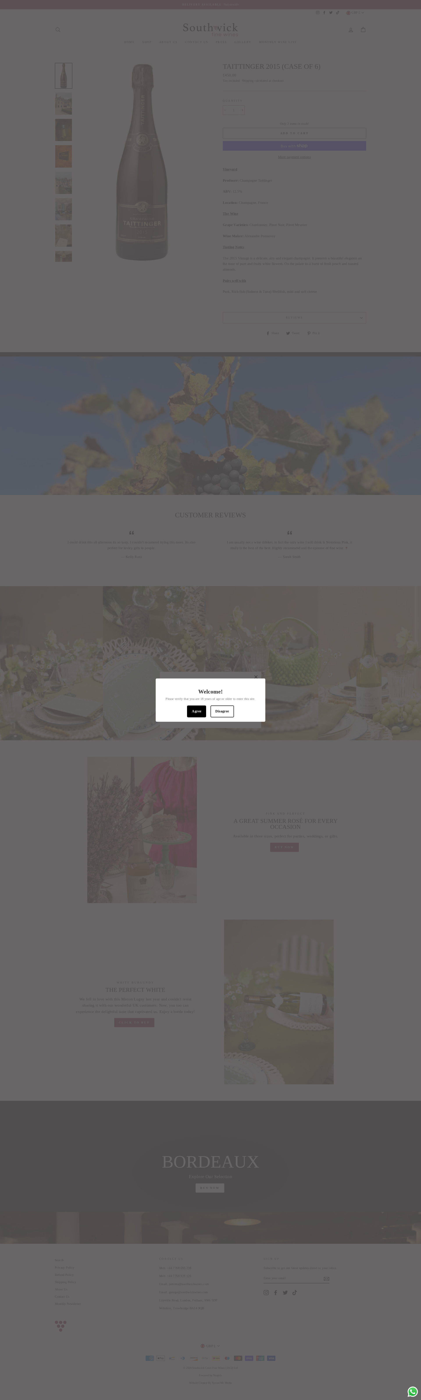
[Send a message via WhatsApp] (413, 1392)
